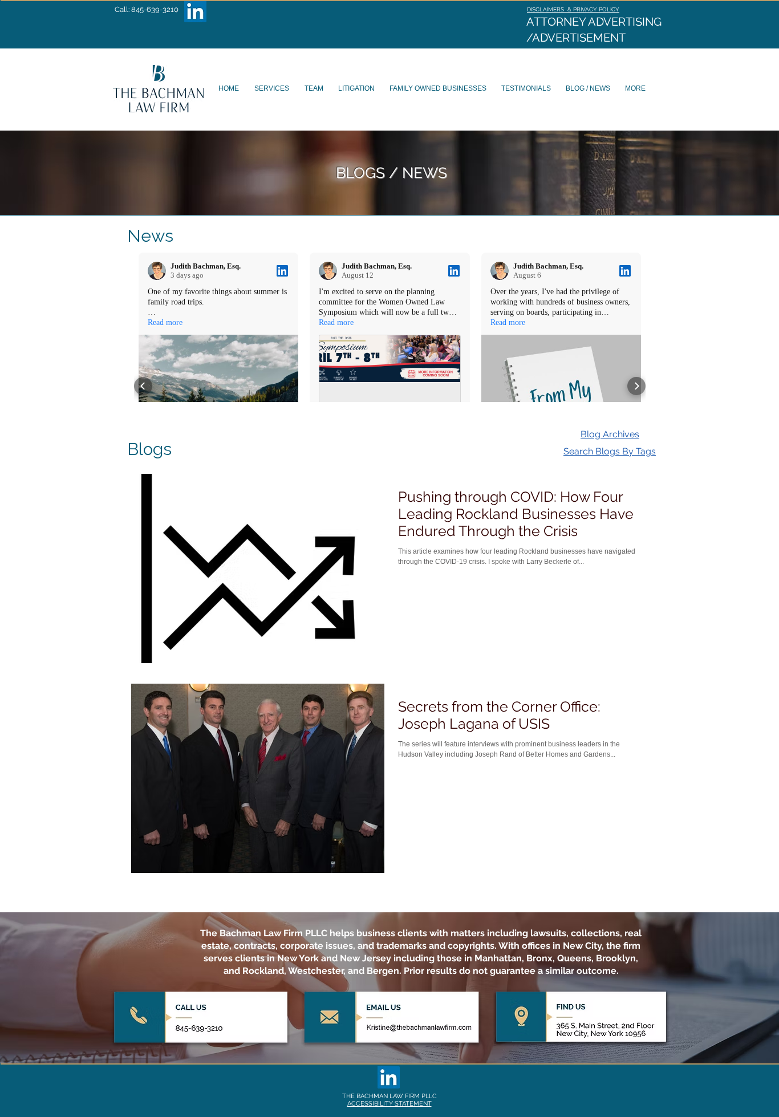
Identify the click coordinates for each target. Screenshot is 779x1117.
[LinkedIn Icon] (195, 11)
